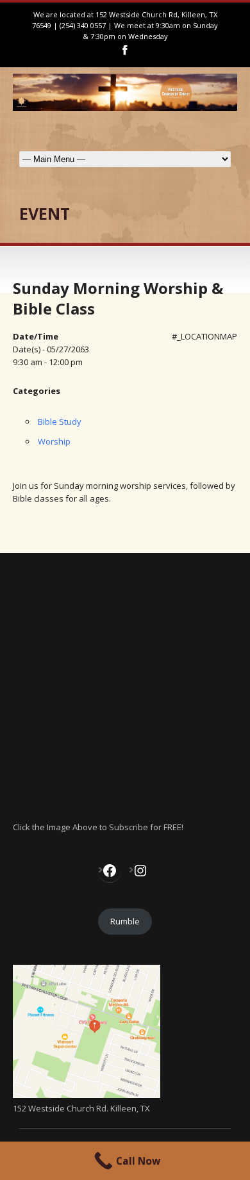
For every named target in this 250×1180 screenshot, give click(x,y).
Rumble (125, 921)
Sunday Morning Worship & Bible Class (118, 297)
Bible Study (59, 421)
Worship (54, 441)
